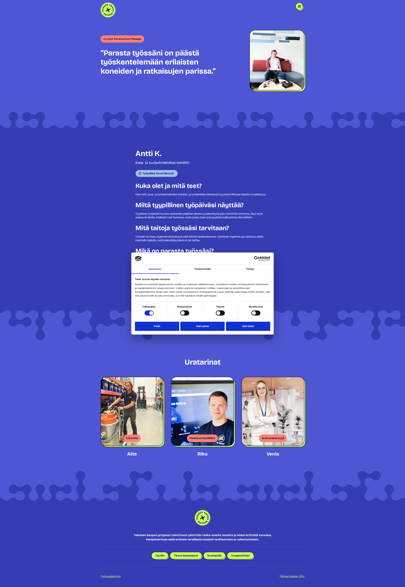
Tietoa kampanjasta (186, 555)
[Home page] (151, 10)
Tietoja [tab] (250, 269)
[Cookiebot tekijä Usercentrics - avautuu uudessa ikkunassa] (256, 258)
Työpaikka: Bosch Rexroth (158, 173)
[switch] (184, 313)
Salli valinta (202, 326)
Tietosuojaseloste (111, 576)
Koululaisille (214, 555)
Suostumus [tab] (155, 269)
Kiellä (157, 326)
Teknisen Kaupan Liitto (292, 576)
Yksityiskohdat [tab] (202, 269)
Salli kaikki (248, 326)
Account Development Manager (122, 39)
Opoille (159, 555)
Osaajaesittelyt (240, 555)
